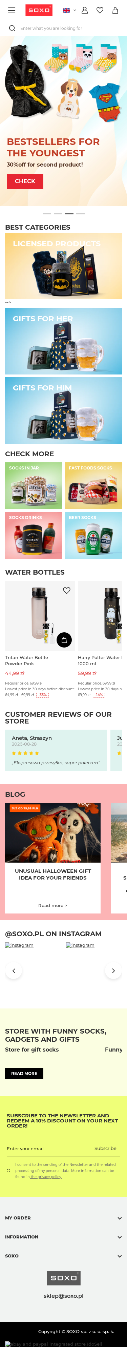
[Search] (13, 28)
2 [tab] (58, 213)
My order (18, 1217)
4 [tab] (80, 213)
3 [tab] (69, 213)
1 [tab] (47, 213)
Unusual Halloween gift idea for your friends (53, 874)
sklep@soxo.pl (64, 1295)
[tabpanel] (63, 121)
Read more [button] (24, 1073)
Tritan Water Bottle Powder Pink (26, 660)
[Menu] (12, 10)
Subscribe (105, 1148)
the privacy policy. (46, 1177)
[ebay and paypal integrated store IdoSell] (53, 1344)
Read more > (52, 905)
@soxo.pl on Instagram (53, 933)
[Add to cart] (64, 640)
